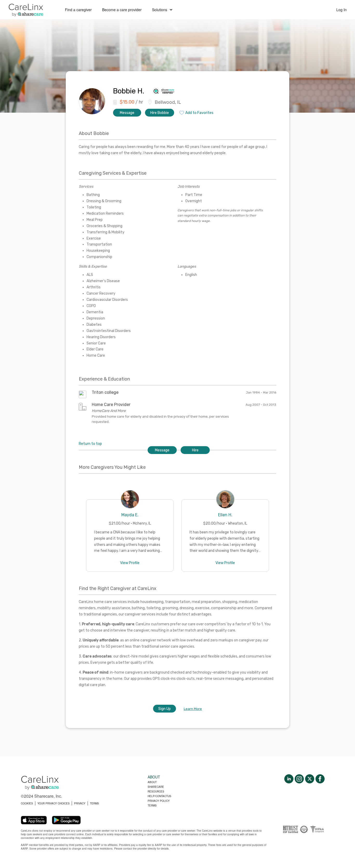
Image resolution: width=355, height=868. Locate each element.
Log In (341, 9)
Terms (152, 805)
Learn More (193, 709)
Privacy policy (159, 801)
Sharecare (156, 787)
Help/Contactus (159, 796)
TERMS (94, 803)
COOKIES (27, 803)
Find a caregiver (78, 9)
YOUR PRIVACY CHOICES (53, 803)
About (152, 782)
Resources (156, 791)
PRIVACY (80, 803)
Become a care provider (122, 9)
